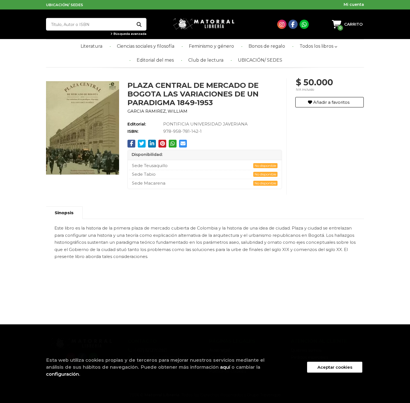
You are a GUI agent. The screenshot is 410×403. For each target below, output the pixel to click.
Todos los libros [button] (317, 46)
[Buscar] (138, 24)
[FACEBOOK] (293, 24)
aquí (225, 367)
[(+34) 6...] (304, 24)
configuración (62, 374)
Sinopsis (64, 212)
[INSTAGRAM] (281, 24)
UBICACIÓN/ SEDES (64, 5)
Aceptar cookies (334, 367)
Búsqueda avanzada (129, 33)
